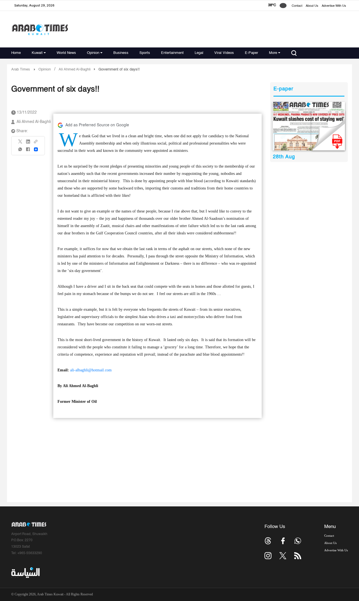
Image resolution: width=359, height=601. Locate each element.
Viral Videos (224, 53)
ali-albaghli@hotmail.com (91, 370)
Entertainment (172, 53)
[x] (282, 555)
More (273, 53)
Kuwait (37, 53)
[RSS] (297, 555)
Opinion (93, 53)
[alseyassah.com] (25, 572)
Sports (144, 53)
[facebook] (28, 151)
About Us (312, 6)
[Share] (36, 149)
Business (120, 53)
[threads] (267, 540)
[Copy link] (36, 143)
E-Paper (251, 53)
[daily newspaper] (309, 126)
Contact (297, 6)
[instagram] (267, 555)
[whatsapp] (20, 151)
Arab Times (20, 69)
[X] (20, 143)
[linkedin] (28, 143)
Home (16, 53)
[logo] (39, 29)
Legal (199, 53)
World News (66, 53)
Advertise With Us (334, 6)
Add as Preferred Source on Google (97, 125)
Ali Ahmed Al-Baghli (34, 122)
